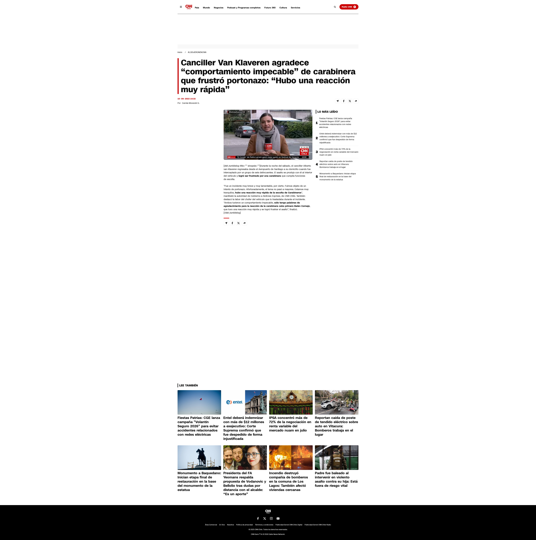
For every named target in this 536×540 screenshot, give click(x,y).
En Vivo (222, 525)
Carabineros (294, 192)
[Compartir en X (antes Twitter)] (349, 100)
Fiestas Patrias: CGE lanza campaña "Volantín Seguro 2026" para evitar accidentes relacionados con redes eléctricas (335, 123)
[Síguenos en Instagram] (271, 518)
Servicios (295, 7)
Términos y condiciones (264, 525)
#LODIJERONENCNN (197, 52)
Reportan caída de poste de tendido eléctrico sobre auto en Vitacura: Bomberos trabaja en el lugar (336, 164)
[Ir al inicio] (188, 7)
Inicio (180, 52)
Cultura (283, 7)
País (197, 7)
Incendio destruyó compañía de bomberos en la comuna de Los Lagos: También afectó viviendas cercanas (288, 481)
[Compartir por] (355, 100)
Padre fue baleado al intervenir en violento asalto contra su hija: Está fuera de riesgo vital (336, 479)
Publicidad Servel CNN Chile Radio (318, 525)
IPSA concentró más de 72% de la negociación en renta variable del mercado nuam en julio (339, 152)
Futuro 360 (270, 7)
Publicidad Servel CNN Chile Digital (289, 525)
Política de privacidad (244, 525)
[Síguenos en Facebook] (258, 518)
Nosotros (230, 525)
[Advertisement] (198, 270)
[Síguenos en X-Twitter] (264, 518)
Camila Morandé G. (190, 103)
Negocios (218, 7)
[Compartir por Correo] (337, 100)
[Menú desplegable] (181, 6)
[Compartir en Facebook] (343, 100)
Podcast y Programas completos (243, 7)
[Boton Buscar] (335, 6)
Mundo (206, 7)
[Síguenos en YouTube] (278, 518)
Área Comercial (211, 525)
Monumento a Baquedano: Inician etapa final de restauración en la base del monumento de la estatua (338, 176)
